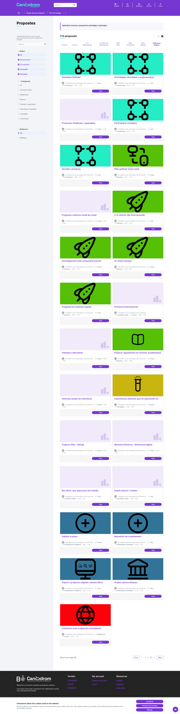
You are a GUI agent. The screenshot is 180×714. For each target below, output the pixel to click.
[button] (21, 51)
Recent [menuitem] (74, 45)
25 (75, 657)
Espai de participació (35, 13)
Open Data (120, 688)
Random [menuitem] (64, 45)
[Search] (74, 5)
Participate (72, 688)
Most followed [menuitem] (143, 44)
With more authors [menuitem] (156, 44)
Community (72, 680)
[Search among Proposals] (45, 44)
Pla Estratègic (55, 13)
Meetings (120, 684)
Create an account (99, 680)
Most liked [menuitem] (118, 44)
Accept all (149, 701)
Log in (94, 684)
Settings (150, 710)
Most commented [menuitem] (130, 44)
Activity (71, 684)
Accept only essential (149, 706)
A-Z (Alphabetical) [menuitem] (87, 44)
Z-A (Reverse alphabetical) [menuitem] (103, 44)
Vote (104, 91)
